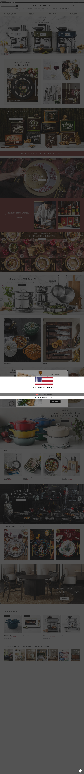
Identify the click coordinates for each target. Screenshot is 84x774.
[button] (80, 771)
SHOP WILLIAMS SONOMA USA (45, 394)
